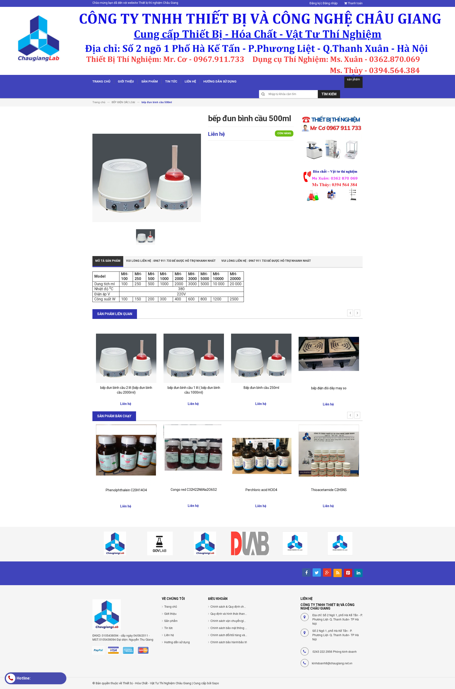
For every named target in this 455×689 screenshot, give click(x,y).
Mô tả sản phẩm (107, 260)
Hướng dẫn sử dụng (177, 642)
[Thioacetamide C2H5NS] (329, 454)
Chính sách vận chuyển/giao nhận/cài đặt (237, 621)
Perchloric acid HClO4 (261, 490)
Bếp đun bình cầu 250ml (261, 388)
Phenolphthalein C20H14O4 (126, 490)
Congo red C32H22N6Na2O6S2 (194, 489)
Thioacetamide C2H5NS (329, 490)
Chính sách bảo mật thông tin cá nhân (234, 628)
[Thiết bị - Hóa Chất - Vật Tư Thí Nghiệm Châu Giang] (227, 40)
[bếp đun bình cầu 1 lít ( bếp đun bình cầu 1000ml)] (194, 352)
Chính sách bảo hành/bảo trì (228, 642)
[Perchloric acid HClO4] (261, 454)
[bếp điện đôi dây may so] (329, 352)
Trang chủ (170, 606)
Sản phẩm (170, 621)
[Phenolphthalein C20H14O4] (126, 454)
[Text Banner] (331, 184)
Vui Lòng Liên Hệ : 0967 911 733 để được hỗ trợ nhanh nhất (171, 260)
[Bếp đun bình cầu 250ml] (261, 352)
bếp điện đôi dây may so (328, 388)
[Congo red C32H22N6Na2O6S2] (194, 454)
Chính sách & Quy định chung (229, 606)
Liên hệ (169, 635)
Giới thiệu (170, 613)
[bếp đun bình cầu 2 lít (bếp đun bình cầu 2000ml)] (126, 352)
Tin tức (168, 628)
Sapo (215, 683)
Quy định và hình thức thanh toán (231, 613)
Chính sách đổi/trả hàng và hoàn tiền (234, 635)
